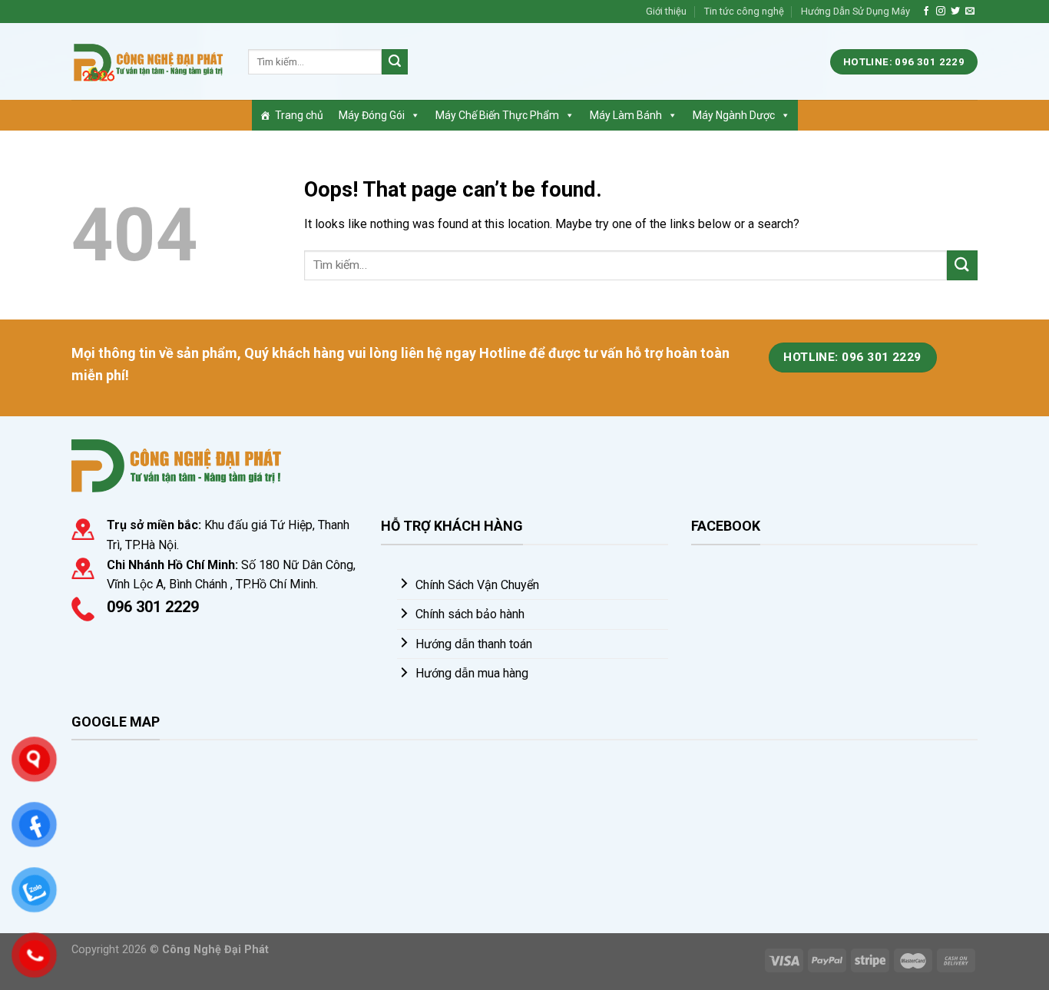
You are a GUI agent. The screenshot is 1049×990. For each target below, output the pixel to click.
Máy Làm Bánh (626, 115)
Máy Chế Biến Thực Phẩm (497, 115)
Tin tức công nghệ (744, 11)
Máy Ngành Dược (734, 115)
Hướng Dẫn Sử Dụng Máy (855, 11)
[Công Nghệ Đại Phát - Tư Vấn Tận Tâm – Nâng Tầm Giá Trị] (148, 62)
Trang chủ (299, 115)
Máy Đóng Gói (372, 115)
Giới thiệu (666, 11)
